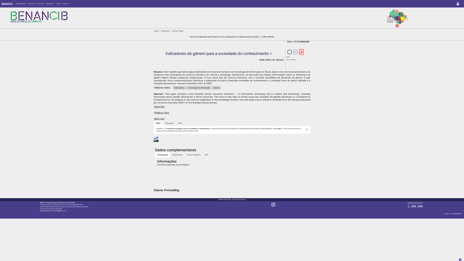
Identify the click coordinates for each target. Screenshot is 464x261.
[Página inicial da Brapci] (7, 3)
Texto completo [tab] (194, 155)
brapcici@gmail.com (46, 211)
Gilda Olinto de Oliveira (271, 59)
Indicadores (179, 88)
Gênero (217, 88)
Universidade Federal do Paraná (78, 207)
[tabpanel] (232, 130)
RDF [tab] (206, 155)
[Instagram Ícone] (273, 205)
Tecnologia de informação (199, 88)
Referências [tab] (177, 155)
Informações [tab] (162, 155)
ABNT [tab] (158, 123)
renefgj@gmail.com (60, 211)
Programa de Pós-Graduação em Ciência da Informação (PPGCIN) (61, 205)
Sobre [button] (66, 4)
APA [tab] (180, 123)
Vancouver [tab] (169, 123)
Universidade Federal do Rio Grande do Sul (53, 207)
